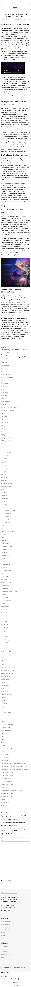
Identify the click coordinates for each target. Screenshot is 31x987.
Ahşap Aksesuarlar (6, 924)
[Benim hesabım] (29, 1)
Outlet (2, 957)
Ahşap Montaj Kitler (6, 921)
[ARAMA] (30, 4)
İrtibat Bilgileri (4, 951)
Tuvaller (3, 935)
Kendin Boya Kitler (5, 929)
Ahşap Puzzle (4, 927)
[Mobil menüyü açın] (1, 1)
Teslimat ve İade (5, 954)
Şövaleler (3, 932)
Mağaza (3, 949)
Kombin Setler (4, 946)
